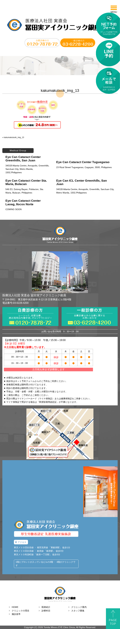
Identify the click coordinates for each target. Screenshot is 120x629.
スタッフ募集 (77, 610)
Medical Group (18, 150)
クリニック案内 (79, 607)
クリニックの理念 (20, 610)
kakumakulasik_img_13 (14, 137)
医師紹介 (46, 607)
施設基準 (16, 614)
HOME (15, 607)
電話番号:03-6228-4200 (15, 303)
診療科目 (46, 610)
